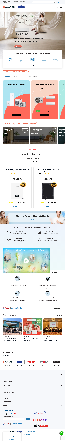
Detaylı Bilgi (11, 439)
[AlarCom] (41, 419)
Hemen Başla (6, 133)
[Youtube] (15, 414)
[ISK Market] (41, 425)
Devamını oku (7, 343)
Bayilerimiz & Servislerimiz (19, 1)
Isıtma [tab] (15, 76)
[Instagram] (9, 414)
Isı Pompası (26, 10)
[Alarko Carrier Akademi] (40, 413)
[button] (5, 25)
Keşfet (7, 365)
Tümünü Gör (31, 161)
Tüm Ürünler (35, 10)
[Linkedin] (12, 414)
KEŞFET (18, 46)
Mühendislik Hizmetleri (48, 10)
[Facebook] (3, 414)
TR (59, 2)
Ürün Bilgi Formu (48, 111)
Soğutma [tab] (23, 76)
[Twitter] (6, 413)
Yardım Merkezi (7, 1)
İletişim (5, 2)
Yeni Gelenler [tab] (6, 76)
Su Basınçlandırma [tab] (33, 76)
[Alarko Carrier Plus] (12, 423)
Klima (12, 10)
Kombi (18, 10)
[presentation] (51, 76)
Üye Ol (27, 419)
